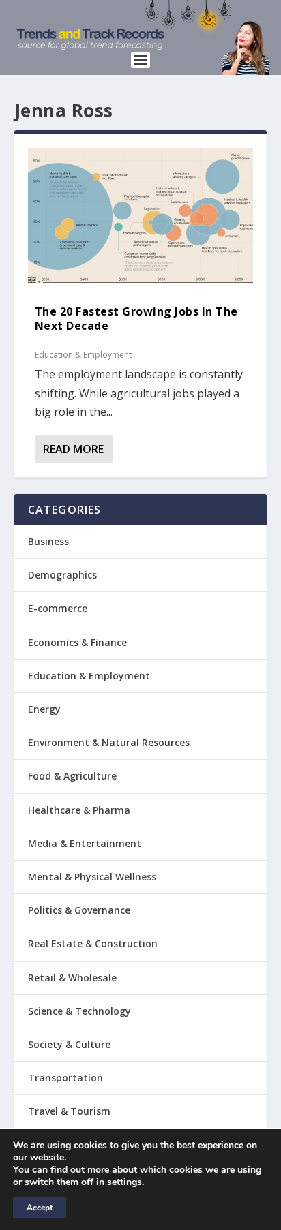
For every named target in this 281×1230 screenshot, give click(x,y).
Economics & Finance (77, 642)
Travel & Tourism (69, 1111)
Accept (40, 1207)
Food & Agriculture (72, 775)
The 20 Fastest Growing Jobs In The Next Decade (136, 318)
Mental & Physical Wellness (92, 876)
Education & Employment (83, 354)
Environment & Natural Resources (109, 742)
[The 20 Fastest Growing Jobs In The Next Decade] (141, 215)
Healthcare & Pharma (79, 809)
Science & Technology (79, 1010)
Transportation (65, 1077)
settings (124, 1182)
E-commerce (57, 608)
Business (48, 541)
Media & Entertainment (84, 843)
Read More (73, 449)
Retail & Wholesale (72, 977)
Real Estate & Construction (93, 943)
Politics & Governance (79, 910)
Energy (44, 709)
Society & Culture (69, 1044)
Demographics (62, 574)
